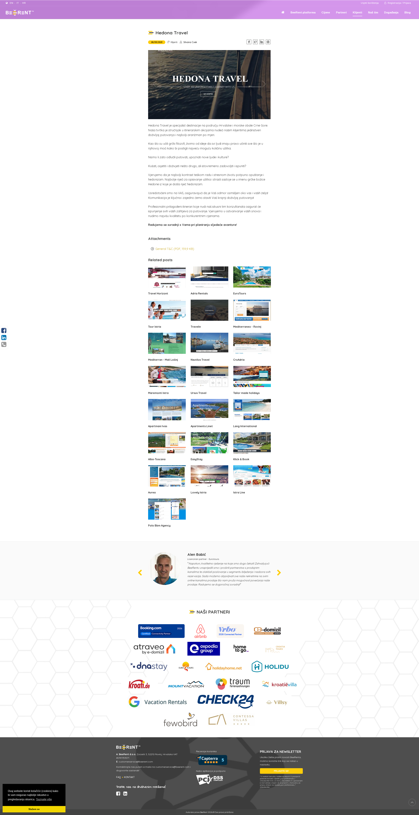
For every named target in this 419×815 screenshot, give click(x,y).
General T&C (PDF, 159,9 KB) (174, 249)
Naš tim (373, 12)
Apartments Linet (202, 426)
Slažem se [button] (34, 809)
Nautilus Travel (200, 359)
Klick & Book (241, 459)
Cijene (325, 12)
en (11, 3)
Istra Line (239, 492)
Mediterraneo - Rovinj (247, 326)
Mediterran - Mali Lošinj (163, 359)
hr (24, 3)
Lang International (245, 426)
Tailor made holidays (246, 393)
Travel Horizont (158, 293)
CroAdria (239, 359)
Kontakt (129, 777)
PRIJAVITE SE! (281, 771)
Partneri (341, 12)
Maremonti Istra (158, 393)
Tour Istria (154, 326)
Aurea (152, 492)
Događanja (391, 12)
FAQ (118, 777)
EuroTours (239, 293)
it (18, 3)
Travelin (196, 326)
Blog (407, 12)
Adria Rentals (199, 293)
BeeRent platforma (303, 12)
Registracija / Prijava (399, 3)
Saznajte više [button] (44, 799)
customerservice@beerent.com (136, 761)
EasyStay (196, 459)
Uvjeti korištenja (370, 3)
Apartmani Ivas (157, 426)
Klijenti (357, 12)
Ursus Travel (198, 393)
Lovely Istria (198, 492)
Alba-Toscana (156, 459)
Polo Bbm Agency (159, 525)
